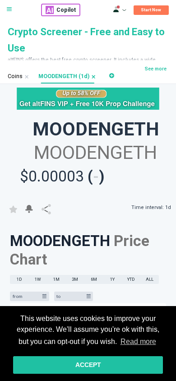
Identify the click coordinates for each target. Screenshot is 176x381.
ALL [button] (149, 279)
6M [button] (94, 279)
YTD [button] (131, 279)
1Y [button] (112, 279)
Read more (138, 341)
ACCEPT (88, 364)
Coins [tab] (15, 76)
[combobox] (26, 296)
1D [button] (19, 279)
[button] (93, 76)
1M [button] (56, 279)
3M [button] (75, 279)
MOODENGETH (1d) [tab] (63, 76)
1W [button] (38, 279)
